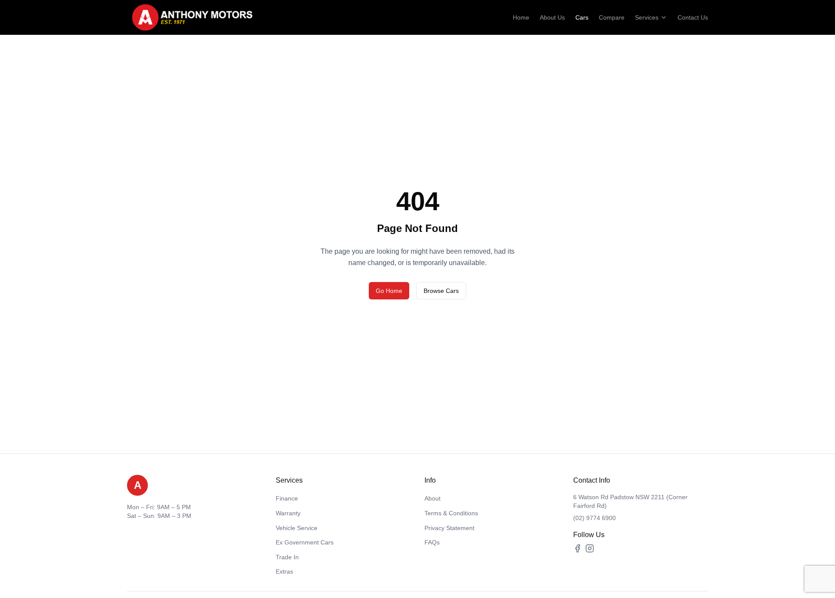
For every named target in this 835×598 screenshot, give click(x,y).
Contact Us (693, 17)
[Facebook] (577, 548)
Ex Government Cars (305, 542)
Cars (581, 17)
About (432, 498)
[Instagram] (589, 548)
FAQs (432, 542)
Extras (284, 571)
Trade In (287, 557)
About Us (552, 17)
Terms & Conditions (451, 513)
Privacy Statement (449, 527)
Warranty (288, 513)
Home (521, 17)
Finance (287, 498)
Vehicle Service (296, 527)
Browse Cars (441, 290)
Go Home (389, 290)
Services (646, 17)
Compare (612, 17)
